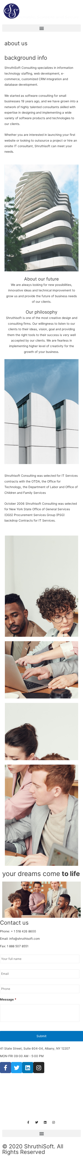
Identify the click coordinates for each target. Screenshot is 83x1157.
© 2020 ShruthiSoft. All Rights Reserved (32, 1149)
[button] (41, 28)
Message (8, 999)
